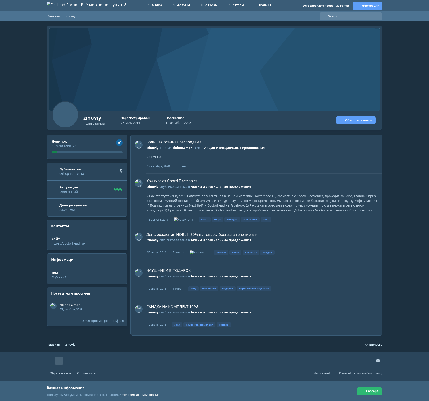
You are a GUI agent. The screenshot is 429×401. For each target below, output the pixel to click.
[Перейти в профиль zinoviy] (139, 145)
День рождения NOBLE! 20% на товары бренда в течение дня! (202, 234)
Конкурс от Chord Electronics (171, 180)
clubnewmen (70, 305)
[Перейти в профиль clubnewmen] (53, 306)
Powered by (360, 373)
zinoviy (152, 148)
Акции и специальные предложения (234, 148)
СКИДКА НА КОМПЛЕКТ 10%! (172, 306)
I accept (372, 391)
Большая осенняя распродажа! (174, 141)
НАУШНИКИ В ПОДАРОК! (169, 270)
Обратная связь (61, 373)
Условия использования (141, 395)
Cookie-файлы (86, 373)
